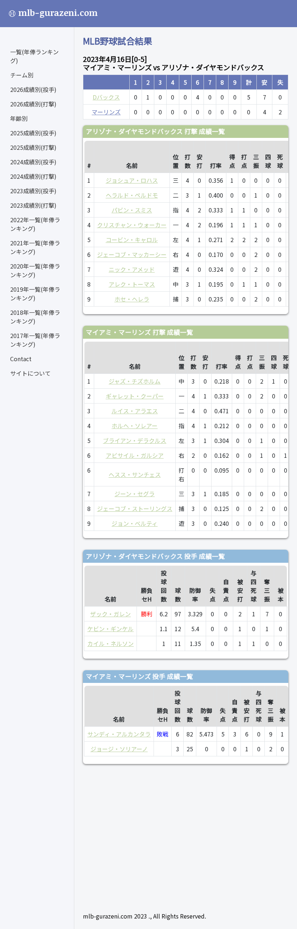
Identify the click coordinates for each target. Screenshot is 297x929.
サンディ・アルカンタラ (119, 734)
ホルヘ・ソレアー (135, 425)
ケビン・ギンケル (110, 628)
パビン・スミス (132, 210)
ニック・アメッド (132, 269)
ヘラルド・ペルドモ (132, 195)
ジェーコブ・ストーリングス (134, 508)
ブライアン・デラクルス (134, 440)
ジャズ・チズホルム (134, 381)
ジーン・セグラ (134, 493)
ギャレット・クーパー (135, 396)
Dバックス (106, 97)
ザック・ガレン (110, 613)
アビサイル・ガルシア (135, 455)
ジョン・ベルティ (135, 523)
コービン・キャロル (132, 239)
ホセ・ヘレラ (131, 299)
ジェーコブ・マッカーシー (132, 254)
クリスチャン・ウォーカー (132, 224)
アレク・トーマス (132, 284)
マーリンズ (106, 111)
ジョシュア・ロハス (132, 180)
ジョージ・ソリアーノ (119, 748)
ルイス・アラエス (135, 410)
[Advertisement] (185, 835)
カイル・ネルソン (110, 643)
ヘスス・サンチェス (135, 474)
